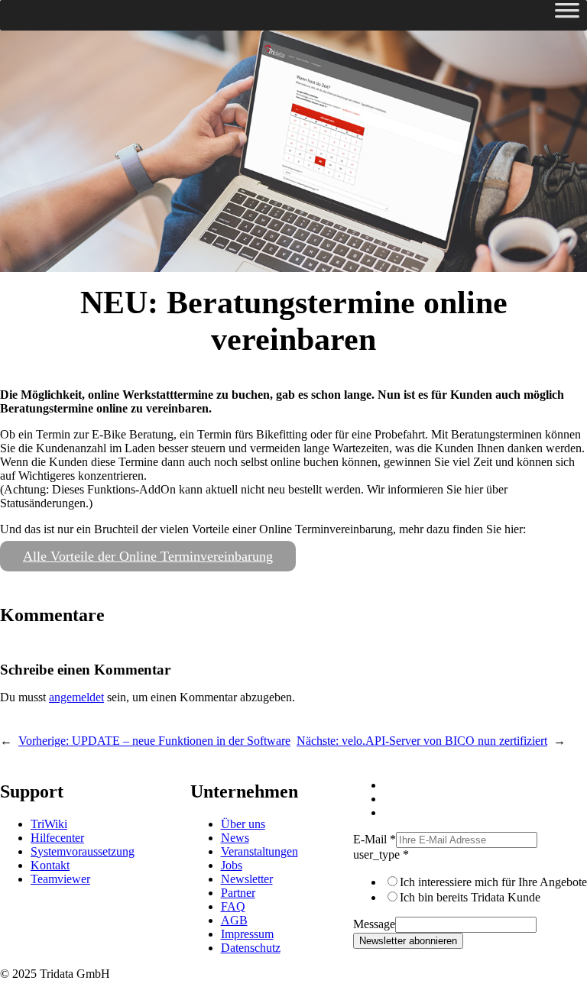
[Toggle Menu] (567, 15)
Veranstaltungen (259, 851)
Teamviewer (60, 878)
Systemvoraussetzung (83, 851)
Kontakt (50, 865)
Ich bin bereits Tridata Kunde (470, 897)
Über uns (243, 823)
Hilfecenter (57, 837)
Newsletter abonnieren (408, 941)
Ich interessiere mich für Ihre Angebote (493, 881)
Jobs (231, 865)
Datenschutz (251, 947)
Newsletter (247, 878)
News (235, 837)
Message (374, 923)
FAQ (233, 906)
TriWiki (49, 823)
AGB (234, 920)
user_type (381, 854)
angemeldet (76, 697)
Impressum (247, 933)
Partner (238, 892)
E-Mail (374, 839)
